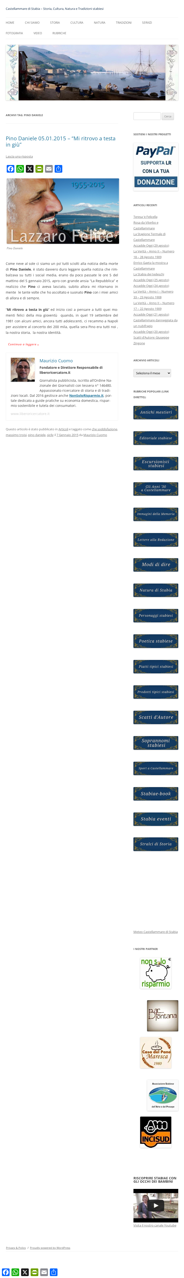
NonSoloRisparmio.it (86, 395)
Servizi (147, 23)
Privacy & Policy (16, 1248)
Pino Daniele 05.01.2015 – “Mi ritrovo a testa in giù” (60, 141)
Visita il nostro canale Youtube (154, 1225)
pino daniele (37, 435)
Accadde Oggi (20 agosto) (151, 331)
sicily (50, 435)
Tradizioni (124, 23)
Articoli (63, 429)
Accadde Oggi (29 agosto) (151, 245)
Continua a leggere (24, 344)
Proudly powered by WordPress (50, 1248)
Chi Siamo (32, 23)
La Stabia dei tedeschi (148, 274)
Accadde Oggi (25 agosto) (151, 280)
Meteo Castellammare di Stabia (155, 932)
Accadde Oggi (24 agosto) (151, 286)
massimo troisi (16, 435)
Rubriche (59, 33)
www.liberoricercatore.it (30, 413)
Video (38, 33)
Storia (55, 23)
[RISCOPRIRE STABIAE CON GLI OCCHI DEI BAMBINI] (155, 1206)
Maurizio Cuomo (95, 435)
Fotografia (14, 33)
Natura (99, 23)
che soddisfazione (104, 429)
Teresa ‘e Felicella (145, 217)
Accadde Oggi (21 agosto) (151, 314)
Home (10, 23)
